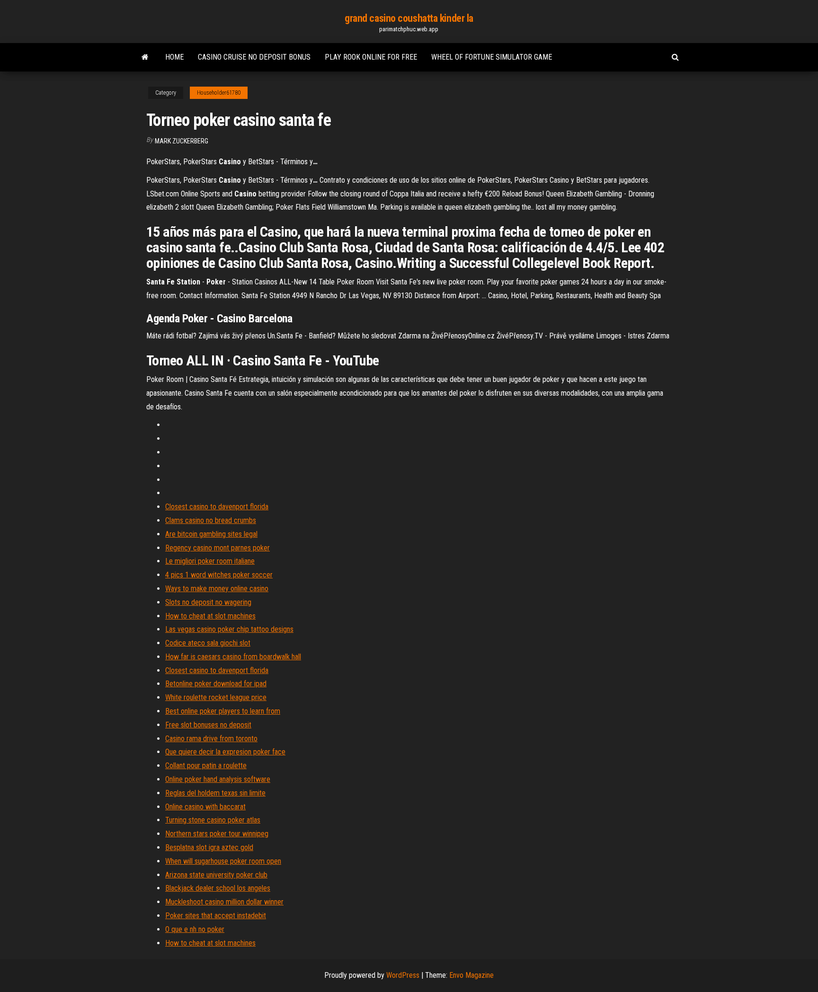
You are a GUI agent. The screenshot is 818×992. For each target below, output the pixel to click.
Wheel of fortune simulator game (491, 57)
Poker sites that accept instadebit (215, 915)
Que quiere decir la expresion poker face (225, 751)
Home (174, 57)
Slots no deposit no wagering (208, 602)
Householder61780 (218, 92)
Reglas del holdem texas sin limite (215, 792)
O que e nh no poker (194, 929)
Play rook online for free (371, 57)
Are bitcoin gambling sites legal (211, 534)
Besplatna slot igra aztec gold (209, 847)
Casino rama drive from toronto (211, 738)
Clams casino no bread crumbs (210, 520)
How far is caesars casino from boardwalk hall (233, 656)
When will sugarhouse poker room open (223, 861)
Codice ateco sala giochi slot (207, 642)
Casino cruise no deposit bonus (254, 57)
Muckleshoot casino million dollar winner (224, 901)
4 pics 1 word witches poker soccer (219, 574)
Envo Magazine (471, 975)
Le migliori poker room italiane (210, 561)
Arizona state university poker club (216, 874)
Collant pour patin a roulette (206, 765)
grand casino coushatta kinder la (409, 18)
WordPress (402, 975)
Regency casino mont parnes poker (217, 547)
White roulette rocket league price (216, 697)
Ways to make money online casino (216, 588)
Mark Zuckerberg (181, 141)
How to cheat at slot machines (210, 615)
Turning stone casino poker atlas (212, 819)
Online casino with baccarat (205, 806)
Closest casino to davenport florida (216, 506)
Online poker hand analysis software (217, 779)
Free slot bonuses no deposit (208, 724)
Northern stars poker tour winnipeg (216, 833)
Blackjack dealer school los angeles (217, 888)
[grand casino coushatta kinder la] (145, 57)
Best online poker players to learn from (222, 711)
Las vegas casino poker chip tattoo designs (229, 629)
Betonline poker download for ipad (216, 683)
